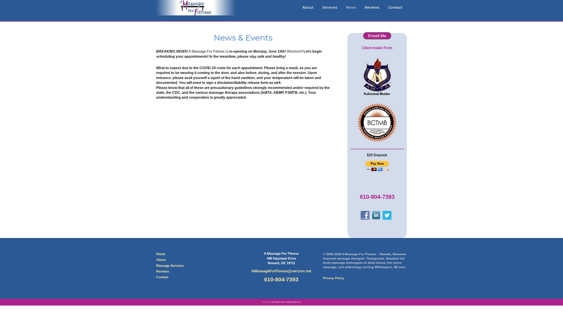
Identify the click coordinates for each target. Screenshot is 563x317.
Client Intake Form (377, 48)
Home (160, 254)
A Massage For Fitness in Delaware (195, 7)
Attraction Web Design (286, 302)
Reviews (162, 271)
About (161, 260)
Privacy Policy (333, 278)
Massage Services (170, 265)
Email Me (377, 35)
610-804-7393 (377, 197)
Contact (162, 277)
